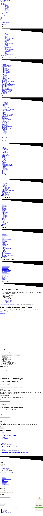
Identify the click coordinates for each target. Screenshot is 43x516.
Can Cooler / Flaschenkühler (7, 107)
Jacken (3, 243)
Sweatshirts (4, 251)
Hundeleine (4, 221)
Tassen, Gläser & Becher (6, 128)
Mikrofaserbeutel (5, 118)
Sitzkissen (4, 166)
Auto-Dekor (4, 64)
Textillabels (4, 171)
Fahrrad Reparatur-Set (6, 71)
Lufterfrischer (4, 75)
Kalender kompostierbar (6, 270)
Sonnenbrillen (4, 79)
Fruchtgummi (4, 131)
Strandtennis (4, 215)
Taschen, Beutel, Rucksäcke (7, 126)
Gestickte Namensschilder (6, 110)
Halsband (4, 223)
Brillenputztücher (5, 104)
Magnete (3, 191)
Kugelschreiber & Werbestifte (7, 114)
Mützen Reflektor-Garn (6, 86)
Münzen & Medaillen (6, 192)
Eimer (3, 108)
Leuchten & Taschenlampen (7, 115)
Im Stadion (4, 158)
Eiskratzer (4, 67)
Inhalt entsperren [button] (3, 502)
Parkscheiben (4, 76)
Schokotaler (4, 136)
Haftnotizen (4, 111)
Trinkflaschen (4, 80)
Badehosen (4, 205)
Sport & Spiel (6, 11)
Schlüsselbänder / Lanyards (7, 164)
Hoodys (3, 242)
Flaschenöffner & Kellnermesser (8, 109)
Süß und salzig (4, 129)
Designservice (4, 14)
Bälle (3, 150)
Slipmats (3, 167)
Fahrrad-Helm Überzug (6, 69)
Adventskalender (5, 102)
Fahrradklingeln (5, 70)
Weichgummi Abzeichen (8, 43)
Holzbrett (4, 112)
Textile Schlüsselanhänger (6, 172)
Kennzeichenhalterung (6, 73)
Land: (1, 421)
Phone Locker (4, 120)
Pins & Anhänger (7, 40)
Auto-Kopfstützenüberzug (6, 65)
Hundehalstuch (5, 222)
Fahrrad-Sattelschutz (5, 267)
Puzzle (3, 211)
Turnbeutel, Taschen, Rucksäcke (8, 255)
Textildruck (6, 9)
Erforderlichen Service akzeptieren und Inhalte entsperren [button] (10, 503)
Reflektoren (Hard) (5, 87)
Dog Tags (4, 186)
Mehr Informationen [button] (3, 501)
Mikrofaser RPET (5, 273)
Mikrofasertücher (7, 39)
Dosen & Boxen (5, 106)
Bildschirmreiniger (5, 103)
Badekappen (4, 206)
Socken (5, 41)
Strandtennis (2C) (5, 216)
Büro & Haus (6, 7)
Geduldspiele (4, 209)
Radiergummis (4, 122)
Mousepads (4, 117)
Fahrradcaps (4, 68)
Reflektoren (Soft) (5, 88)
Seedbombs (4, 275)
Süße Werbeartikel (10, 304)
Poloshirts (4, 247)
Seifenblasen (4, 213)
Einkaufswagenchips (6, 187)
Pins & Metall (6, 10)
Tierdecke (4, 224)
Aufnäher (6, 33)
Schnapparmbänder (5, 78)
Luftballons (4, 159)
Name (1, 399)
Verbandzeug (4, 82)
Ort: (0, 419)
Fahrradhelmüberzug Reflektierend (8, 84)
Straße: (1, 414)
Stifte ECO (4, 277)
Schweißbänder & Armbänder (7, 165)
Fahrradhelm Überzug (6, 266)
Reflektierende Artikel (6, 83)
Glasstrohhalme (5, 268)
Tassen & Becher (5, 170)
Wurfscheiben (4, 219)
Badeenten (4, 204)
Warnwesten (4, 92)
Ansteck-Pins (4, 183)
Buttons (3, 184)
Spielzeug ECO (5, 276)
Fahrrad (5, 37)
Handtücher (4, 157)
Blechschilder (4, 185)
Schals (3, 163)
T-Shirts (5, 42)
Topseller (6, 5)
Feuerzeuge (4, 156)
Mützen (3, 161)
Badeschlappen (5, 149)
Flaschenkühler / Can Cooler (7, 152)
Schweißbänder (5, 212)
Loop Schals (4, 272)
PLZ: (1, 416)
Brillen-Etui (4, 105)
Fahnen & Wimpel (5, 155)
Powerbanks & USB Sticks (7, 121)
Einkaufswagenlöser (5, 188)
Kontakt (3, 15)
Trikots (3, 218)
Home (3, 3)
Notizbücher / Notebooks (6, 119)
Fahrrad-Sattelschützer (6, 72)
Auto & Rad (6, 6)
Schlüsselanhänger (5, 194)
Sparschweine (4, 124)
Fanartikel (6, 8)
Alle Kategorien (5, 13)
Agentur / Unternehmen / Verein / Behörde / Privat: (9, 409)
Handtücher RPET (5, 269)
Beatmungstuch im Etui (6, 66)
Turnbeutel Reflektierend (6, 91)
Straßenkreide (4, 217)
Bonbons (3, 130)
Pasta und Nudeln (5, 133)
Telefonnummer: (3, 404)
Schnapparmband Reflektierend (7, 90)
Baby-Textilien (5, 235)
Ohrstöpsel (4, 162)
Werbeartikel (4, 4)
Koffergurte (4, 74)
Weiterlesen (4, 437)
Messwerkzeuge (5, 116)
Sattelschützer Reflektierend (7, 89)
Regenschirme (4, 77)
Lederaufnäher (4, 160)
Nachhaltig (6, 12)
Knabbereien (4, 132)
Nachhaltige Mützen (5, 274)
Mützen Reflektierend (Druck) (7, 85)
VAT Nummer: (2, 423)
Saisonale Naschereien (6, 134)
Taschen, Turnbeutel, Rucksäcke (8, 81)
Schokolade (4, 135)
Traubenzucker (5, 137)
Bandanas (6, 34)
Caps (5, 35)
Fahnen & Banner (7, 36)
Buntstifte (4, 208)
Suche (1, 1)
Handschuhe (4, 241)
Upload (1, 389)
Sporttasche (4, 214)
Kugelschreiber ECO (6, 271)
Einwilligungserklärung (18, 507)
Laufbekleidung (5, 244)
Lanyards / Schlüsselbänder (9, 38)
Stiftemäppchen (5, 125)
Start (1, 304)
